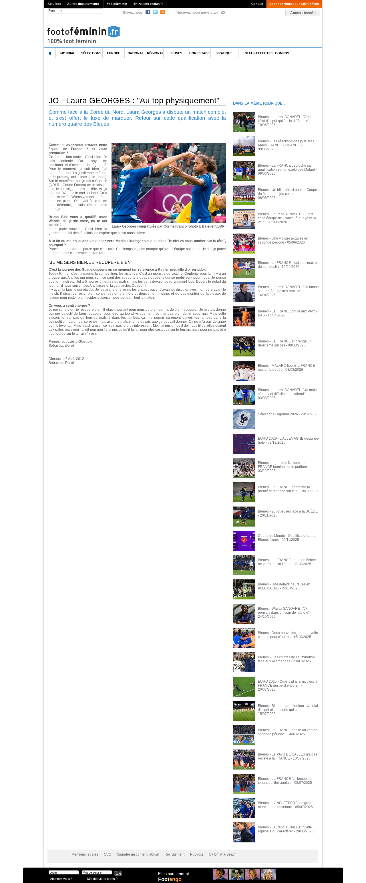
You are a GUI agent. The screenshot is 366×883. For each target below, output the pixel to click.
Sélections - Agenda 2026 (278, 414)
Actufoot (54, 3)
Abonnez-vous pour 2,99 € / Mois (294, 3)
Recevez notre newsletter (197, 13)
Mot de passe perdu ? (102, 878)
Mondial (67, 53)
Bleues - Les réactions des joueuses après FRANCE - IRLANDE (286, 143)
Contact (257, 3)
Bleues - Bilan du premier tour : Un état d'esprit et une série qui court (288, 708)
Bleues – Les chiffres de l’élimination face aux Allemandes (286, 659)
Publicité (197, 854)
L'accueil (50, 53)
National (136, 53)
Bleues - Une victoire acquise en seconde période (283, 240)
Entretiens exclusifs (148, 3)
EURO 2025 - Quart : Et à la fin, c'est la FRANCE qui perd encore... (287, 683)
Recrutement (174, 854)
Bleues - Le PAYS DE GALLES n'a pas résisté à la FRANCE (287, 756)
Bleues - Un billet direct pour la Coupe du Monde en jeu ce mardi (287, 192)
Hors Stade (199, 53)
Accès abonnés (303, 13)
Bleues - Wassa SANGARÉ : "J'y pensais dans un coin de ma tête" (283, 611)
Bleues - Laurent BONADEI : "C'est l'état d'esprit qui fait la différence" (284, 119)
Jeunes (176, 53)
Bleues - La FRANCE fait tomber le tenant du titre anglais (285, 781)
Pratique (224, 53)
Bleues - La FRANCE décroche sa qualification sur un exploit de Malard (286, 168)
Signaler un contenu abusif (138, 854)
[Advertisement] (148, 77)
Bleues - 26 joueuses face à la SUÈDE (288, 511)
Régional (155, 53)
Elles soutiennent (173, 873)
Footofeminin (117, 3)
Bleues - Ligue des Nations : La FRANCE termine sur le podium (282, 465)
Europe (113, 53)
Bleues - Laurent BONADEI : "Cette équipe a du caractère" (285, 829)
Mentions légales (84, 854)
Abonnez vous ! (61, 878)
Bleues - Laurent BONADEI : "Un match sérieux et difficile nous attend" (288, 392)
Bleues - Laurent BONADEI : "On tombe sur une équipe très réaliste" (288, 289)
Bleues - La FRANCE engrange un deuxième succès (285, 343)
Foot (170, 879)
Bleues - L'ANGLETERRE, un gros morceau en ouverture (284, 805)
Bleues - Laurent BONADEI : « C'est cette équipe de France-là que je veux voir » (287, 218)
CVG (107, 854)
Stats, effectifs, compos (267, 53)
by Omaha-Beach (222, 854)
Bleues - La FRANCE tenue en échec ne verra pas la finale (287, 562)
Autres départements (83, 3)
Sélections (91, 53)
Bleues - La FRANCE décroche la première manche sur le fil (284, 489)
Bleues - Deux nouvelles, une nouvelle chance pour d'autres (288, 635)
